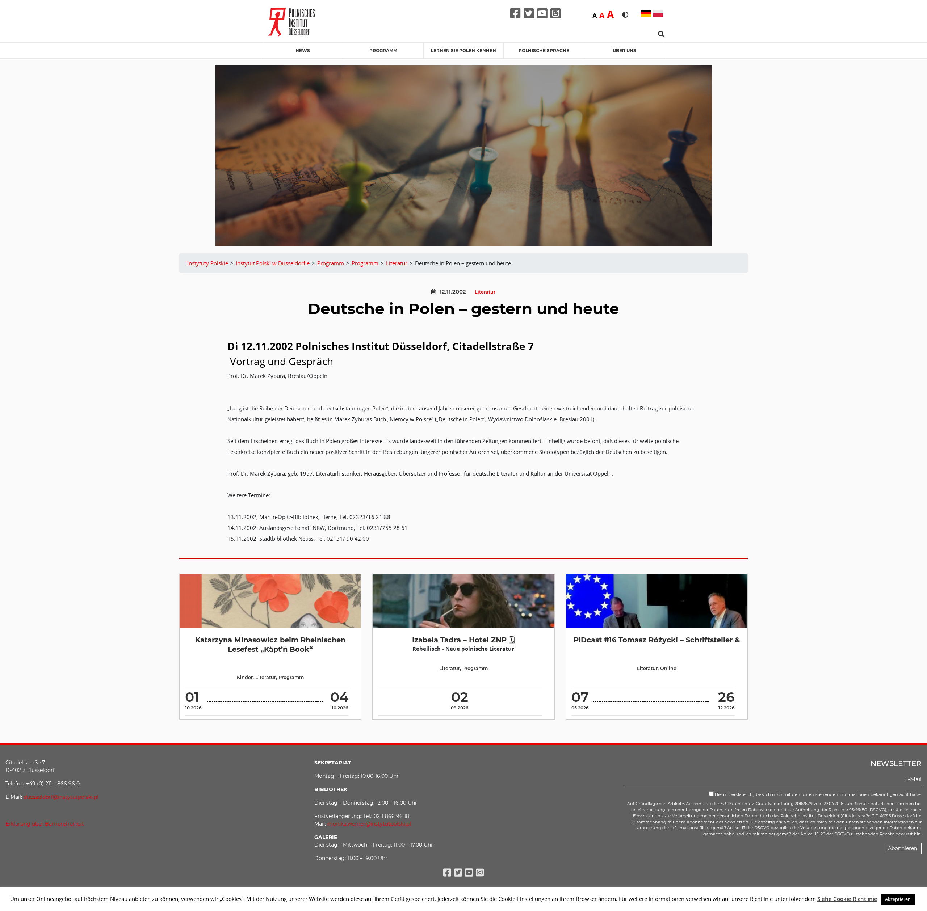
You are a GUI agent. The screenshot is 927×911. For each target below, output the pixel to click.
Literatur (485, 292)
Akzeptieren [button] (898, 899)
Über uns (624, 50)
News (302, 50)
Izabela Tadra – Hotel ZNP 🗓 (463, 640)
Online (668, 668)
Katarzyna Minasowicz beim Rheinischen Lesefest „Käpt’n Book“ (270, 644)
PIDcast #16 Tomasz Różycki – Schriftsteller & (657, 640)
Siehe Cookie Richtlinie (847, 898)
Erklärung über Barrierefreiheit (44, 824)
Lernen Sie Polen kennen (463, 50)
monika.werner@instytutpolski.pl (369, 824)
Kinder (245, 677)
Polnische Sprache (544, 50)
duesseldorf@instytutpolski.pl (61, 797)
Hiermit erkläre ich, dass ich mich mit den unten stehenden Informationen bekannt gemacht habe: (818, 794)
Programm (383, 50)
